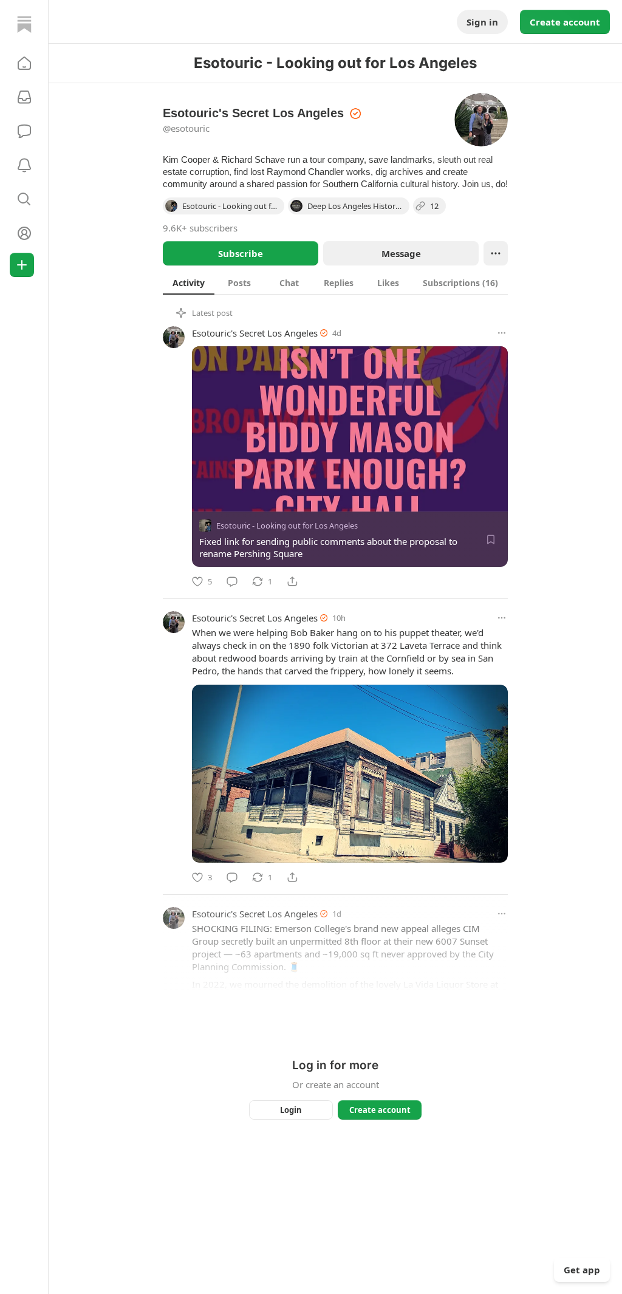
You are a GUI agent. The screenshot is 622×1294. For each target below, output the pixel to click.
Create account (565, 22)
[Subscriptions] (24, 97)
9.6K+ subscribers (200, 228)
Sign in (482, 22)
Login (291, 1109)
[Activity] (24, 165)
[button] (24, 63)
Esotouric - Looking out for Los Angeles (287, 525)
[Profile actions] (496, 253)
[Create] (22, 265)
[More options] (501, 333)
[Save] (491, 539)
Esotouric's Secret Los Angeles (255, 333)
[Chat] (24, 131)
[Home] (24, 24)
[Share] (292, 581)
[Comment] (232, 581)
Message (401, 253)
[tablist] (335, 282)
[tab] (188, 282)
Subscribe (240, 253)
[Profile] (24, 233)
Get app (582, 1270)
